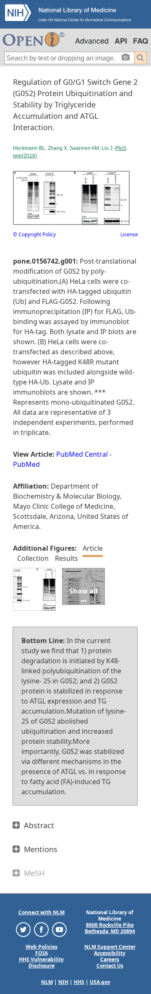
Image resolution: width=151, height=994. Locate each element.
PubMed (26, 464)
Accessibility (109, 953)
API (121, 40)
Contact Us (109, 965)
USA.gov (100, 982)
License (129, 234)
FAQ (140, 40)
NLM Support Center (109, 946)
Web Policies (41, 946)
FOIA (41, 953)
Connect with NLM (41, 912)
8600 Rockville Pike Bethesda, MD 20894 (110, 928)
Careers (109, 959)
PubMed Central (82, 454)
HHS (79, 982)
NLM (47, 982)
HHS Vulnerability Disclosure (41, 962)
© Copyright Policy (34, 234)
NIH (63, 982)
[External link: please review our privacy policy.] (23, 928)
